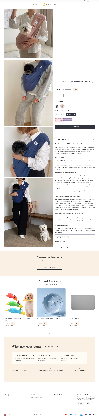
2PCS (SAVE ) (59, 119)
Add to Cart (75, 126)
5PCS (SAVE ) (59, 120)
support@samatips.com (36, 397)
